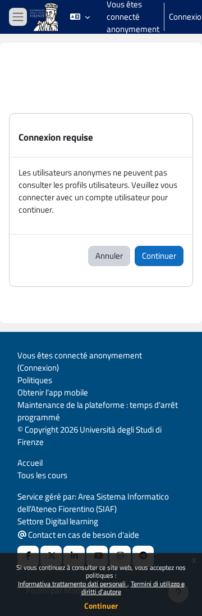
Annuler (109, 255)
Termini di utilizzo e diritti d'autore (133, 587)
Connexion (38, 367)
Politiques (34, 380)
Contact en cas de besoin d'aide (82, 534)
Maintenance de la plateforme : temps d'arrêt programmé (97, 411)
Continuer (101, 605)
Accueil (30, 462)
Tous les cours (42, 475)
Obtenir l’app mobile (52, 392)
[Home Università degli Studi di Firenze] (45, 17)
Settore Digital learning (57, 521)
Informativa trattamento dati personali (72, 583)
